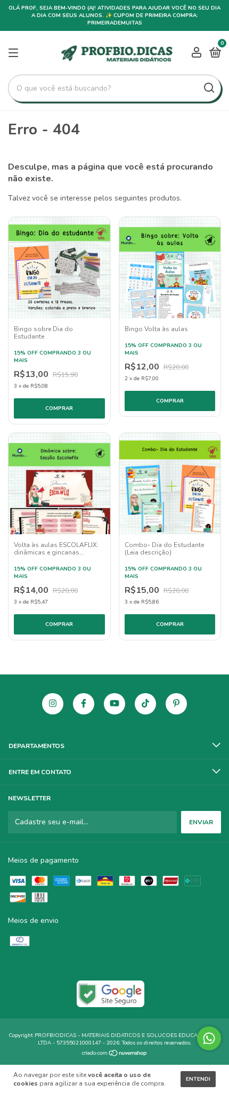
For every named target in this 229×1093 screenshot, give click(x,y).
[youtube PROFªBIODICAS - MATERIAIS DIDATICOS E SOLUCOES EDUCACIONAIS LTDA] (114, 703)
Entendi (198, 1079)
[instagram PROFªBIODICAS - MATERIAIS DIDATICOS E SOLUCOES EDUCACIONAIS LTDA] (52, 703)
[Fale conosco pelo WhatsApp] (209, 1038)
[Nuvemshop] (114, 1054)
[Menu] (15, 53)
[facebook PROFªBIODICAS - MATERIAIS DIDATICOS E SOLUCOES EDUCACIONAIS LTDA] (83, 703)
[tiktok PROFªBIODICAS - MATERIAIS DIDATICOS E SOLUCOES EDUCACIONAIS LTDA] (145, 703)
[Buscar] (208, 88)
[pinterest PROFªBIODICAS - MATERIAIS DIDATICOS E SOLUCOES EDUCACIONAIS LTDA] (176, 703)
